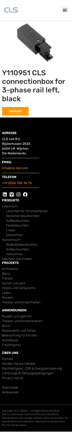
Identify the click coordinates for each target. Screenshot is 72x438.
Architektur (10, 269)
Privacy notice (12, 378)
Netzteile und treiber (17, 259)
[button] (64, 10)
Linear (10, 230)
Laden (6, 293)
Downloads (10, 387)
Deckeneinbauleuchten (23, 216)
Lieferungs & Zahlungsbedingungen (27, 373)
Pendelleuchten (17, 225)
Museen (7, 297)
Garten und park (13, 283)
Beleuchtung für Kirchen (19, 335)
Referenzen (10, 392)
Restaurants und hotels (19, 330)
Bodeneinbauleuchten (22, 244)
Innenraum (10, 206)
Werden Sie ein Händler (19, 363)
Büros (6, 273)
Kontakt (7, 359)
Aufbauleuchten (17, 220)
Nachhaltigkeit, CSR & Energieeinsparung (32, 368)
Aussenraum (11, 240)
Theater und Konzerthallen (21, 302)
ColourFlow (14, 235)
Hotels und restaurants (18, 288)
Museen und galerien (17, 316)
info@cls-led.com (15, 168)
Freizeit (7, 278)
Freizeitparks (11, 345)
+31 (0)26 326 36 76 (17, 183)
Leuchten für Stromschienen (27, 211)
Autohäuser (10, 340)
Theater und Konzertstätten (22, 321)
